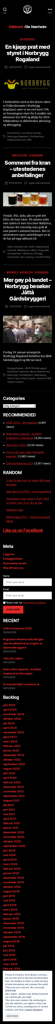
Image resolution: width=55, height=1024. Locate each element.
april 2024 (10, 727)
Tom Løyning (26, 257)
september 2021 (14, 796)
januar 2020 (11, 873)
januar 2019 (11, 918)
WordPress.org (13, 567)
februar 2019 (11, 914)
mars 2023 (10, 741)
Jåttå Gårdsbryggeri (35, 368)
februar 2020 (12, 868)
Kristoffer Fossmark (18, 371)
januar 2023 (11, 750)
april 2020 (10, 859)
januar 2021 (11, 827)
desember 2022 (13, 755)
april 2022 (9, 777)
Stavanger (36, 155)
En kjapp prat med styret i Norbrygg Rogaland (27, 53)
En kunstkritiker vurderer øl (21, 684)
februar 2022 (11, 782)
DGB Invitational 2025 (17, 628)
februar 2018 (11, 968)
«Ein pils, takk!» (13, 658)
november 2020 (13, 836)
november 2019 (13, 882)
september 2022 (14, 764)
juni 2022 (9, 773)
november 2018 (13, 927)
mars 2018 (10, 964)
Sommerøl (12, 257)
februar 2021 (11, 823)
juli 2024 (9, 723)
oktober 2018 (12, 932)
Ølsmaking (40, 375)
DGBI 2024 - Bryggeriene (21, 422)
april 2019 (9, 905)
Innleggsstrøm (12, 558)
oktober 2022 (12, 759)
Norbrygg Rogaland (18, 136)
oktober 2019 (12, 886)
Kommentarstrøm (14, 563)
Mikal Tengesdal (40, 250)
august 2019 (11, 891)
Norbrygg (26, 272)
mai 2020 (9, 855)
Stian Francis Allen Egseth (21, 378)
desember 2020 (13, 832)
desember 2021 (13, 786)
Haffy (32, 246)
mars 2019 (10, 909)
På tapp (38, 253)
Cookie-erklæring (33, 1009)
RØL (30, 139)
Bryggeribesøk (15, 368)
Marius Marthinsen (40, 371)
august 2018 (11, 941)
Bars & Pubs (20, 155)
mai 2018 (9, 955)
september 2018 (14, 936)
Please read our (25, 602)
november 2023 (13, 732)
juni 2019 (9, 896)
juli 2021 (8, 805)
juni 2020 (9, 850)
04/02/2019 (15, 67)
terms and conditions (34, 602)
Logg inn (8, 554)
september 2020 (14, 846)
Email (6, 589)
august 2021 (11, 800)
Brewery (12, 272)
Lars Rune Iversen (31, 132)
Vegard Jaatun (15, 381)
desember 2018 (13, 923)
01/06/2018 (15, 182)
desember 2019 (13, 877)
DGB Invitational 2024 (19, 463)
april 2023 (10, 736)
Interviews (27, 39)
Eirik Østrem (14, 132)
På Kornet (28, 253)
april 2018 (9, 959)
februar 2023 (12, 746)
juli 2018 (8, 946)
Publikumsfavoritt (16, 139)
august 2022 (11, 768)
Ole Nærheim (37, 136)
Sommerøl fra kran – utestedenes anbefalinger (27, 168)
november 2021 (13, 791)
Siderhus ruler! (14, 510)
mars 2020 (10, 864)
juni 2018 (9, 950)
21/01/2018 (15, 306)
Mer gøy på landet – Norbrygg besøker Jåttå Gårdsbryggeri (27, 289)
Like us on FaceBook (23, 530)
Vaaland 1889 (44, 378)
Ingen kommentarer (39, 67)
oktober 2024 (12, 718)
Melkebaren (23, 250)
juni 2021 (9, 809)
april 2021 (9, 818)
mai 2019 (9, 900)
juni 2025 (9, 705)
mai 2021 (9, 814)
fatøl (9, 246)
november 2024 (13, 714)
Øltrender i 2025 (16, 445)
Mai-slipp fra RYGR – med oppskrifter (28, 491)
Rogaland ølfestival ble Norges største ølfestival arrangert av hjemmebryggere (23, 643)
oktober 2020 (12, 841)
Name (6, 575)
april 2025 (10, 709)
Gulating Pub (20, 246)
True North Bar (42, 257)
